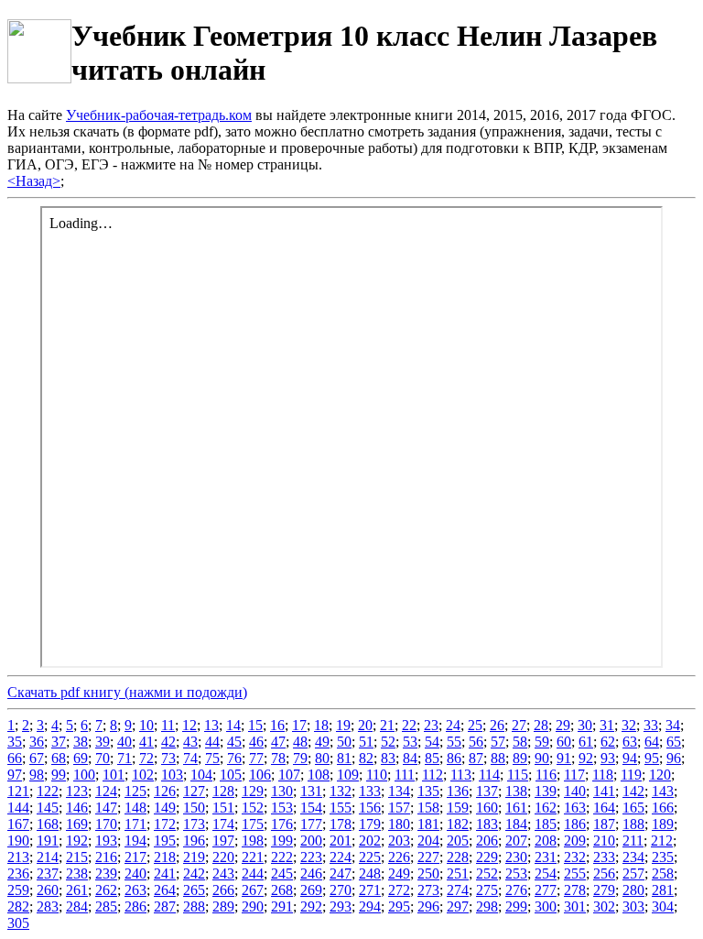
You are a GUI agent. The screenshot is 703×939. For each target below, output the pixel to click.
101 (113, 774)
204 (428, 840)
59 (542, 741)
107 (289, 774)
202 (370, 840)
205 (458, 840)
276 (516, 890)
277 (546, 890)
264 (165, 890)
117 (574, 774)
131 (311, 791)
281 (663, 890)
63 (629, 741)
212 (662, 840)
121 (18, 791)
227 (428, 857)
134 (399, 791)
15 (255, 725)
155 (341, 807)
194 (135, 840)
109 (348, 774)
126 (165, 791)
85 (432, 758)
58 (520, 741)
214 (48, 857)
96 (673, 758)
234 (633, 857)
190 (18, 840)
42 (168, 741)
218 (165, 857)
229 (487, 857)
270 (341, 890)
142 (633, 791)
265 (194, 890)
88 (498, 758)
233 (604, 857)
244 (253, 873)
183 (487, 824)
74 (190, 758)
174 (223, 824)
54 (432, 741)
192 (77, 840)
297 (458, 906)
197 (223, 840)
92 (586, 758)
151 (223, 807)
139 (546, 791)
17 (299, 725)
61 (586, 741)
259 (18, 890)
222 (282, 857)
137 (487, 791)
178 (341, 824)
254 (546, 873)
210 (604, 840)
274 (458, 890)
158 (428, 807)
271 (370, 890)
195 (165, 840)
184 (516, 824)
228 (458, 857)
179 (370, 824)
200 (311, 840)
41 (146, 741)
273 (428, 890)
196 (194, 840)
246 (311, 873)
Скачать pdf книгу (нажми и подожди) (127, 692)
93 (607, 758)
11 (168, 725)
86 (454, 758)
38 (80, 741)
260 (48, 890)
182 (458, 824)
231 (546, 857)
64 (651, 741)
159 (458, 807)
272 (399, 890)
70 (102, 758)
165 (633, 807)
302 (604, 906)
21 (387, 725)
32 (629, 725)
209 (575, 840)
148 (135, 807)
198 (253, 840)
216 (106, 857)
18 (321, 725)
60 (564, 741)
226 (399, 857)
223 (311, 857)
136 (458, 791)
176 (282, 824)
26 (497, 725)
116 (546, 774)
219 (194, 857)
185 (546, 824)
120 (660, 774)
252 (487, 873)
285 (106, 906)
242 (194, 873)
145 (48, 807)
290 (253, 906)
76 (234, 758)
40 (124, 741)
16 (277, 725)
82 (366, 758)
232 (575, 857)
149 (165, 807)
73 (168, 758)
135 (428, 791)
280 (633, 890)
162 (546, 807)
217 (135, 857)
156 (370, 807)
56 (476, 741)
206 (487, 840)
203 (399, 840)
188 (633, 824)
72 (146, 758)
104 (201, 774)
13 (211, 725)
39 (102, 741)
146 (77, 807)
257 (633, 873)
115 (517, 774)
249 (399, 873)
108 (319, 774)
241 (165, 873)
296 (428, 906)
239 (106, 873)
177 (311, 824)
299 (516, 906)
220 (223, 857)
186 (575, 824)
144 (18, 807)
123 (77, 791)
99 (58, 774)
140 (575, 791)
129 (253, 791)
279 (604, 890)
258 (663, 873)
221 (253, 857)
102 (143, 774)
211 (633, 840)
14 (233, 725)
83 (388, 758)
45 (234, 741)
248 (370, 873)
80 (322, 758)
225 (370, 857)
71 (124, 758)
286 (135, 906)
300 (546, 906)
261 (77, 890)
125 (135, 791)
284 (77, 906)
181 (428, 824)
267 (253, 890)
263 (135, 890)
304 (663, 906)
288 (194, 906)
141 (604, 791)
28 (541, 725)
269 (311, 890)
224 (341, 857)
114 (489, 774)
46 (256, 741)
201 (341, 840)
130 (282, 791)
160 (487, 807)
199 (282, 840)
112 (432, 774)
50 (344, 741)
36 (36, 741)
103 (172, 774)
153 (282, 807)
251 (458, 873)
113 (460, 774)
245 (282, 873)
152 (253, 807)
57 (498, 741)
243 (223, 873)
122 (48, 791)
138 (516, 791)
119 (631, 774)
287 (165, 906)
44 (212, 741)
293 (341, 906)
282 (18, 906)
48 (300, 741)
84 (410, 758)
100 (84, 774)
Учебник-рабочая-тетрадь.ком (159, 115)
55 (454, 741)
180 (399, 824)
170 (106, 824)
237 (48, 873)
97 (14, 774)
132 (341, 791)
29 (563, 725)
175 (253, 824)
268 (282, 890)
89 (520, 758)
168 (48, 824)
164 (604, 807)
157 (399, 807)
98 (36, 774)
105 (231, 774)
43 (190, 741)
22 (409, 725)
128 (223, 791)
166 (663, 807)
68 (58, 758)
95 (651, 758)
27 (519, 725)
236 (18, 873)
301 (575, 906)
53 (410, 741)
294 (370, 906)
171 (135, 824)
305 (18, 923)
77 (256, 758)
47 (278, 741)
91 (564, 758)
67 (36, 758)
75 (212, 758)
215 (77, 857)
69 (80, 758)
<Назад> (33, 181)
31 (607, 725)
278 (575, 890)
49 (322, 741)
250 (428, 873)
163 (575, 807)
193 (106, 840)
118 (602, 774)
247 (341, 873)
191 (48, 840)
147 (106, 807)
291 (282, 906)
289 (223, 906)
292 (311, 906)
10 (146, 725)
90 (542, 758)
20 (365, 725)
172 (165, 824)
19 (343, 725)
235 (663, 857)
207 (516, 840)
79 (300, 758)
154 (311, 807)
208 (546, 840)
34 (672, 725)
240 (135, 873)
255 (575, 873)
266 (223, 890)
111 (405, 774)
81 (344, 758)
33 (651, 725)
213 (18, 857)
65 (673, 741)
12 (189, 725)
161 (516, 807)
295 (399, 906)
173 (194, 824)
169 (77, 824)
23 (431, 725)
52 (388, 741)
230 (516, 857)
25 (475, 725)
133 (370, 791)
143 (663, 791)
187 (604, 824)
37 (58, 741)
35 (14, 741)
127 (194, 791)
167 (18, 824)
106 (260, 774)
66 (14, 758)
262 (106, 890)
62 (607, 741)
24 (453, 725)
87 (476, 758)
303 (633, 906)
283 (48, 906)
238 (77, 873)
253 (516, 873)
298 (487, 906)
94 (629, 758)
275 (487, 890)
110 (376, 774)
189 (663, 824)
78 (278, 758)
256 (604, 873)
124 (106, 791)
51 (366, 741)
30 (585, 725)
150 (194, 807)
